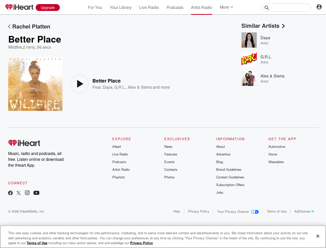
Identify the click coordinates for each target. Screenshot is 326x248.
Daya (107, 87)
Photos (169, 177)
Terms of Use (277, 211)
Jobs (219, 192)
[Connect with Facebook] (10, 193)
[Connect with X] (19, 193)
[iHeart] (19, 7)
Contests (171, 169)
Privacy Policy (198, 211)
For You (95, 7)
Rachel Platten (31, 26)
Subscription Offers (230, 184)
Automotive (276, 146)
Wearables (276, 161)
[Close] (317, 236)
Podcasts (175, 7)
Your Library (121, 7)
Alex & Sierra (140, 87)
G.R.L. (120, 87)
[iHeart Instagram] (27, 193)
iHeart (116, 146)
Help (176, 211)
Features (170, 154)
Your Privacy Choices (233, 211)
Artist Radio (201, 7)
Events (169, 161)
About (220, 146)
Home (272, 154)
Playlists (118, 177)
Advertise (223, 154)
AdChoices (302, 211)
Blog (219, 161)
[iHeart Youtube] (36, 193)
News (168, 146)
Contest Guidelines (230, 177)
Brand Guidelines (228, 169)
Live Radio (149, 7)
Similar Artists (260, 25)
